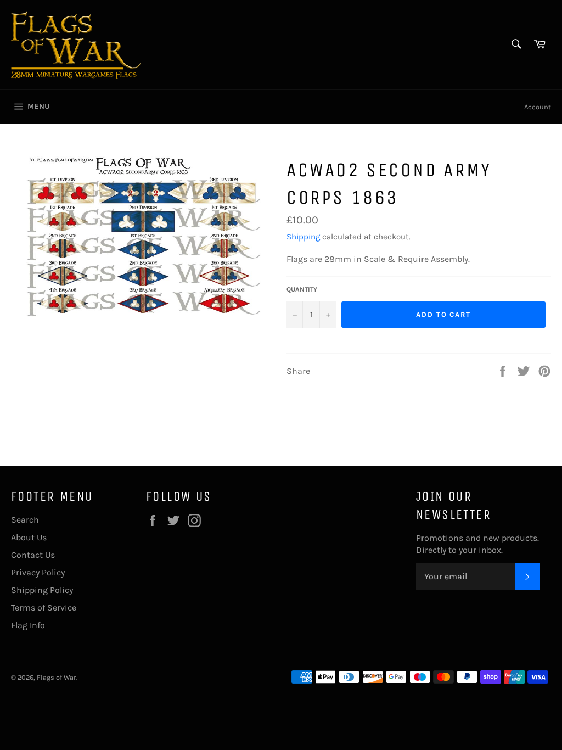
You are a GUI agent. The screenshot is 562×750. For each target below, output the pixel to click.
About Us (29, 537)
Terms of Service (43, 607)
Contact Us (33, 555)
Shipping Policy (42, 590)
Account (537, 107)
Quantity (301, 289)
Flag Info (28, 625)
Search (25, 519)
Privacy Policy (38, 572)
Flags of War (56, 677)
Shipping (303, 237)
